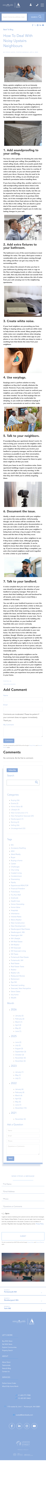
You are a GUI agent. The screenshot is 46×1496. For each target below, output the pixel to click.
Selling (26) (15, 825)
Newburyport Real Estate (20, 929)
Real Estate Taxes (17, 967)
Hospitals (14, 910)
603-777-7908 (37, 5)
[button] (36, 17)
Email (5, 705)
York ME (7, 1308)
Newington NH (16, 935)
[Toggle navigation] (42, 5)
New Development (18, 926)
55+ (12, 845)
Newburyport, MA (18, 932)
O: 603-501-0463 (24, 1398)
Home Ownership (17, 904)
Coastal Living (16, 873)
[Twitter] (35, 25)
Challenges (15, 867)
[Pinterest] (38, 25)
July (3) (18, 1045)
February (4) (19, 1092)
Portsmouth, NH (17, 960)
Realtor (13, 970)
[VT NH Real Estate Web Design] (23, 1444)
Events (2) (14, 803)
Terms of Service (40, 1242)
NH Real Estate (16, 942)
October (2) (19, 1055)
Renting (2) (15, 822)
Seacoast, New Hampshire (21, 988)
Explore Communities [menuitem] (9, 1347)
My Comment (8, 725)
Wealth (13, 998)
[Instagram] (27, 1426)
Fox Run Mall (16, 895)
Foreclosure (15, 892)
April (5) (18, 1099)
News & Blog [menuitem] (6, 1368)
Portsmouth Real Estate (20, 957)
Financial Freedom (18, 889)
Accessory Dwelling (18, 848)
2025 (14, 1036)
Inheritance (15, 914)
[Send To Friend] (43, 25)
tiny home (15, 995)
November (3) (20, 1119)
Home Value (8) (17, 807)
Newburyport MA (11, 1300)
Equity (13, 882)
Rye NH (14, 982)
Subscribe (12, 770)
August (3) (19, 1048)
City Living (15, 870)
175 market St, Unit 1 (23, 1407)
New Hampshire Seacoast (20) (22, 816)
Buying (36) (15, 800)
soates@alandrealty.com (24, 1415)
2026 (14, 1009)
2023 (14, 1066)
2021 (14, 1113)
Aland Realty (16, 854)
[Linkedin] (19, 1426)
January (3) (19, 1016)
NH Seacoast (16, 948)
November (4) (20, 1058)
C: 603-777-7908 (24, 1395)
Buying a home (16, 861)
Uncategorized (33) (18, 828)
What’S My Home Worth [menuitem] (10, 1386)
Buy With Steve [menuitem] (7, 1341)
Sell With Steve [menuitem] (7, 1344)
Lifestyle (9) (15, 810)
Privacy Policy (32, 745)
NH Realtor (15, 945)
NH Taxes (14, 954)
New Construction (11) (19, 813)
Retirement (15, 979)
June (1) (18, 1031)
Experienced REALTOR (19, 885)
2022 (14, 1083)
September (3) (20, 1052)
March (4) (18, 1095)
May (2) (18, 1028)
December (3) (20, 1061)
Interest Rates (16, 917)
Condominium (16, 876)
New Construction (18, 923)
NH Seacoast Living (18, 951)
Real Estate (15, 963)
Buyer (13, 857)
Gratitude (14, 898)
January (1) (19, 1072)
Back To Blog (8, 30)
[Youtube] (34, 1426)
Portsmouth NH (10, 1292)
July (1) (18, 1078)
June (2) (18, 1042)
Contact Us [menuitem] (6, 1371)
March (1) (18, 1022)
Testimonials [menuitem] (6, 1365)
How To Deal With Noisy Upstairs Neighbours (18, 41)
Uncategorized (9, 684)
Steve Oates (10, 52)
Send (23, 1236)
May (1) (18, 1075)
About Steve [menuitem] (6, 1362)
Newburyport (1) (17, 819)
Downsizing (15, 879)
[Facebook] (32, 25)
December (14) (21, 1108)
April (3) (18, 1025)
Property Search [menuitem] (7, 1350)
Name (5, 695)
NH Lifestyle (15, 938)
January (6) (19, 1089)
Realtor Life (15, 973)
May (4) (18, 1102)
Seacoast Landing (17, 985)
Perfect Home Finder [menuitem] (9, 1383)
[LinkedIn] (40, 25)
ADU (13, 851)
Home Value (15, 907)
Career (13, 864)
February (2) (19, 1019)
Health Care (15, 901)
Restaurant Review (18, 976)
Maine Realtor (16, 920)
